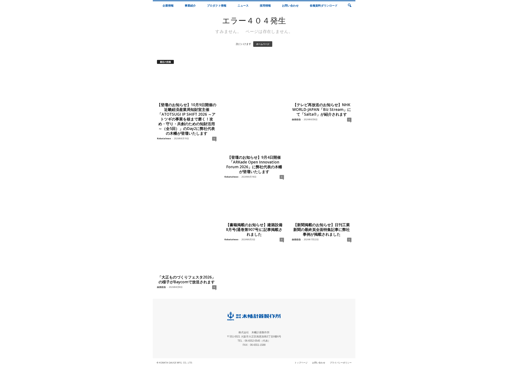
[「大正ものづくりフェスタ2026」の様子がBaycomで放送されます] (186, 230)
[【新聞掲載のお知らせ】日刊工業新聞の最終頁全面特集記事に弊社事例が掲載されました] (321, 204)
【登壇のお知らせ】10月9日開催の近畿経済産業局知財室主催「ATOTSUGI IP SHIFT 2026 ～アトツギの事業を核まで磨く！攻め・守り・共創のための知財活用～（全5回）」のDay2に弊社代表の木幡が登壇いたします (186, 119)
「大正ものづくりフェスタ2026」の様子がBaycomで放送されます (187, 279)
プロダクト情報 (216, 5)
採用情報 (265, 5)
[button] (349, 5)
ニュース (243, 5)
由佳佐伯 (296, 119)
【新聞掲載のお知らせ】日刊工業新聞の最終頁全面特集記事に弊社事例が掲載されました (321, 229)
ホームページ (262, 44)
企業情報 (168, 5)
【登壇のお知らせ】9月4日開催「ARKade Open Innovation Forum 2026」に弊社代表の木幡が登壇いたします (254, 164)
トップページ (301, 362)
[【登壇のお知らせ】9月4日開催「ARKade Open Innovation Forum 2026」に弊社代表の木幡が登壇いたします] (254, 110)
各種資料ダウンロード (324, 5)
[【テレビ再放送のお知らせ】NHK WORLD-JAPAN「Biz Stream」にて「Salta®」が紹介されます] (321, 84)
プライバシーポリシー (341, 362)
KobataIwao (164, 138)
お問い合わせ (290, 5)
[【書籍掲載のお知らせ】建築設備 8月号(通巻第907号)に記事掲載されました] (254, 204)
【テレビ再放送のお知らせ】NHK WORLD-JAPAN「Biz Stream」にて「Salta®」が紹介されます (321, 109)
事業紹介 (190, 5)
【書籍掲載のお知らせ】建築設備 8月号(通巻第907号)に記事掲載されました (254, 229)
